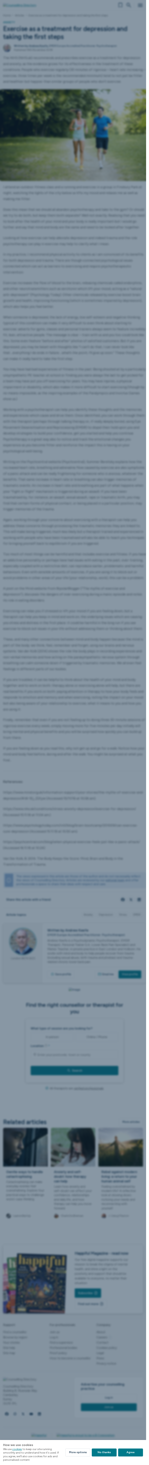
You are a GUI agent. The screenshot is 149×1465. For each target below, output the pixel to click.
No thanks (104, 1452)
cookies (17, 1449)
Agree (130, 1452)
